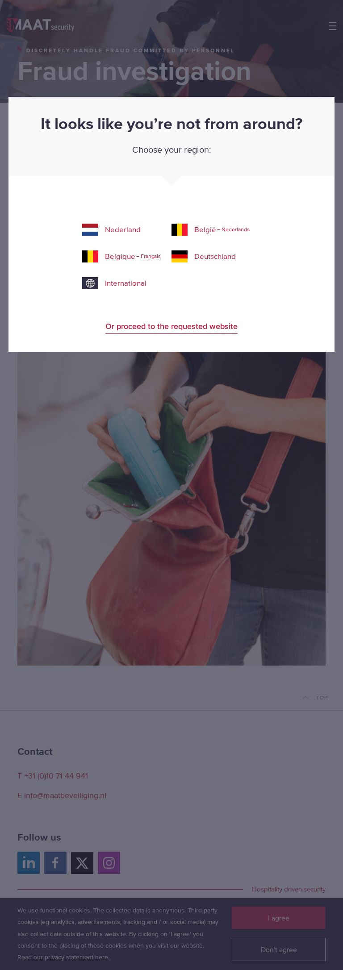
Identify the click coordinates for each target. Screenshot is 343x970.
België (222, 229)
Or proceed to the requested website (171, 326)
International (125, 283)
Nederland (123, 229)
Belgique (133, 256)
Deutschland (215, 256)
